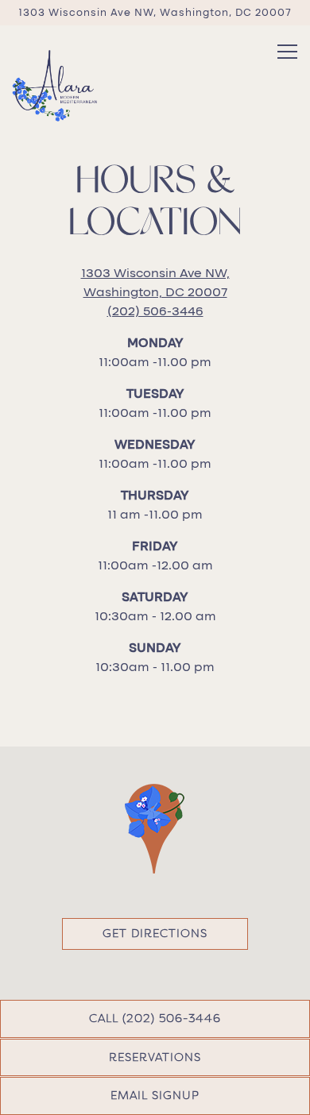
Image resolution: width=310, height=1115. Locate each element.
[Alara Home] (54, 85)
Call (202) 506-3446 (155, 1018)
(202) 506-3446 (155, 310)
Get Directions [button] (155, 933)
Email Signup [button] (155, 1095)
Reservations (155, 1057)
